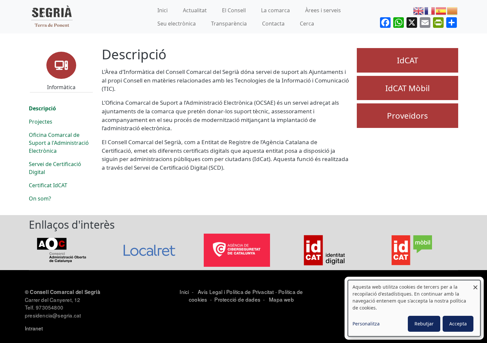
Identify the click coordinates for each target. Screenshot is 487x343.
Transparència (229, 23)
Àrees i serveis (323, 10)
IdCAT (407, 60)
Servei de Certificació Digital (55, 168)
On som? (40, 198)
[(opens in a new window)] (62, 250)
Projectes (40, 121)
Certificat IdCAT (48, 185)
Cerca (307, 23)
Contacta (273, 23)
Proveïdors (407, 115)
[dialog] (414, 308)
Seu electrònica (176, 23)
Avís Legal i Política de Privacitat (236, 291)
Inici (162, 10)
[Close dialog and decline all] (475, 284)
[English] (418, 10)
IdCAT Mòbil (407, 88)
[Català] (452, 10)
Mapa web (281, 299)
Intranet (34, 328)
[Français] (430, 10)
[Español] (441, 10)
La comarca (275, 10)
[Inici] (52, 17)
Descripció (42, 108)
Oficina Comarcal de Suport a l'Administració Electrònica (59, 142)
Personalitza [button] (366, 323)
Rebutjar (424, 323)
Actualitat (195, 10)
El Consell (234, 10)
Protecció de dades (237, 299)
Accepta (458, 323)
